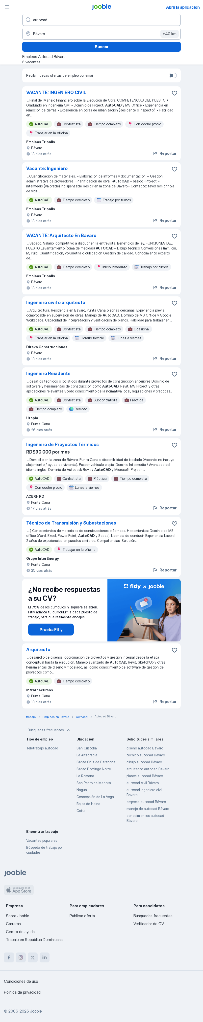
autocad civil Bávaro (143, 783)
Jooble (36, 1011)
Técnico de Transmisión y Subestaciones (71, 523)
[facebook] (9, 957)
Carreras (13, 923)
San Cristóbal (87, 748)
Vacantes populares (41, 840)
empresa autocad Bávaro (146, 802)
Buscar (101, 46)
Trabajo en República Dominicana (34, 939)
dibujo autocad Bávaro (144, 762)
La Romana (85, 776)
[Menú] (7, 7)
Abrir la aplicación (183, 7)
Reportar (168, 153)
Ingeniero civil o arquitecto (55, 302)
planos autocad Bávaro (145, 776)
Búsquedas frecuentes (46, 730)
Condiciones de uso (21, 981)
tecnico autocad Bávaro (146, 755)
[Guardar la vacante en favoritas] (174, 93)
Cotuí (80, 811)
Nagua (81, 790)
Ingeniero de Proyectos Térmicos (62, 444)
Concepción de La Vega (95, 797)
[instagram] (21, 957)
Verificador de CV (148, 923)
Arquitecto (38, 649)
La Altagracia (86, 755)
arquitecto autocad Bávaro (148, 769)
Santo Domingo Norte (93, 769)
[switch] (173, 75)
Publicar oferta (82, 915)
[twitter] (33, 957)
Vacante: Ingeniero (47, 168)
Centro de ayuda (20, 931)
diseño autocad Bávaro (145, 748)
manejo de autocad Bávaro (148, 809)
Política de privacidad (22, 992)
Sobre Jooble (17, 915)
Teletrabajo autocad (42, 748)
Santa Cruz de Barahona (95, 762)
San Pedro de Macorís (93, 783)
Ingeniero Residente (48, 373)
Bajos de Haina (88, 804)
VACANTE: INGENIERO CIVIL (56, 92)
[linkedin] (45, 957)
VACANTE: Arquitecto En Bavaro (61, 235)
